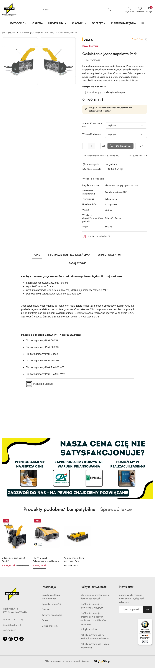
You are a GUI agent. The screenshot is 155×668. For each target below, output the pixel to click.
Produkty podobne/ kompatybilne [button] (59, 509)
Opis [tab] (37, 255)
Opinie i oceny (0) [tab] (109, 255)
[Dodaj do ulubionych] (141, 146)
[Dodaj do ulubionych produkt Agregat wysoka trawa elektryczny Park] (87, 521)
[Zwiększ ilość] (98, 146)
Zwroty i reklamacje (52, 615)
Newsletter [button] (126, 587)
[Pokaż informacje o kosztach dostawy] (121, 169)
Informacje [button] (49, 587)
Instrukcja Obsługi (43, 384)
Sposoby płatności (51, 604)
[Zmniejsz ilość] (84, 146)
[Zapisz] (147, 609)
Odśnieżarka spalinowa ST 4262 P (14, 559)
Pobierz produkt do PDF (99, 236)
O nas (45, 620)
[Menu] (150, 621)
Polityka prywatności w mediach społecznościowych (95, 636)
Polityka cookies (89, 629)
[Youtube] (16, 639)
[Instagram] (10, 639)
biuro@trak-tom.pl (12, 625)
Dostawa (46, 609)
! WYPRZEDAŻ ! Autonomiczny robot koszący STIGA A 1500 (46, 559)
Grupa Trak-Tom (50, 626)
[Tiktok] (21, 639)
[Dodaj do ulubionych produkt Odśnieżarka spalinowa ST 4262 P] (25, 521)
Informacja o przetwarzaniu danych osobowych (95, 596)
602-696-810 (9, 630)
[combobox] (126, 126)
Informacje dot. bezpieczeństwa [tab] (69, 255)
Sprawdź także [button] (116, 509)
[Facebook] (5, 639)
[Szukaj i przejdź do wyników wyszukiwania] (109, 10)
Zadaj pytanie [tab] (77, 263)
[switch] (145, 641)
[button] (57, 23)
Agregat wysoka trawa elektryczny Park (74, 559)
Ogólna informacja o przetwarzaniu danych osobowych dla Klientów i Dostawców (94, 618)
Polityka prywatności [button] (94, 587)
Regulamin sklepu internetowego (51, 596)
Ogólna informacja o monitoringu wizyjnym (92, 605)
